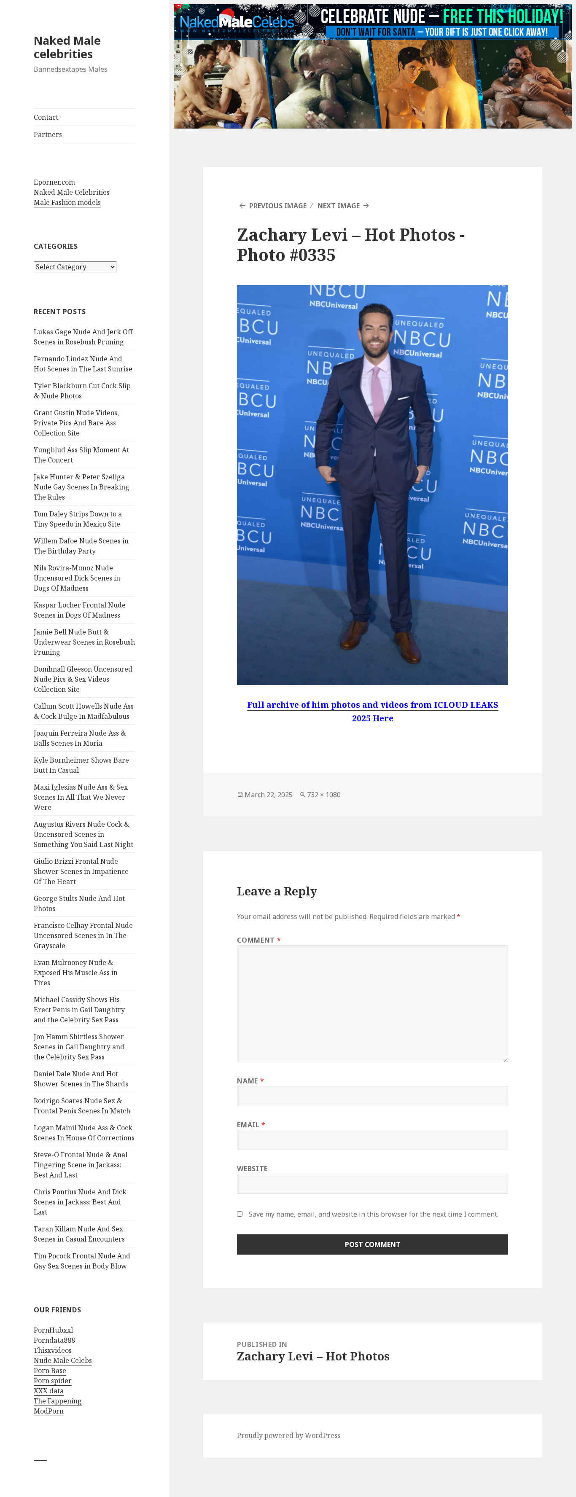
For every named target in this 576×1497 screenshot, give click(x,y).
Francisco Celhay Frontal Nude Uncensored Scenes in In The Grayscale (83, 935)
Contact (46, 117)
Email (251, 1124)
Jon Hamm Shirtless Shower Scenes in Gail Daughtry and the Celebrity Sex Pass (79, 1047)
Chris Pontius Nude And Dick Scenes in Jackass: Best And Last (80, 1202)
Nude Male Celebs (63, 1360)
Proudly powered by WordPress (288, 1435)
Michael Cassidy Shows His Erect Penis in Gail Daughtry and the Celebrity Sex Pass (79, 1009)
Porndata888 (54, 1340)
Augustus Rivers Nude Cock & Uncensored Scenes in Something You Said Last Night (83, 834)
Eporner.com (54, 182)
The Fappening (58, 1401)
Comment (259, 940)
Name (250, 1081)
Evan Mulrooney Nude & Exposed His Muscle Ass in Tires (76, 972)
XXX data (49, 1390)
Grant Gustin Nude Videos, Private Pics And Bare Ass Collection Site (76, 423)
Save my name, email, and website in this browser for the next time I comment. (373, 1214)
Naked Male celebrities (67, 47)
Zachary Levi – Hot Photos (346, 234)
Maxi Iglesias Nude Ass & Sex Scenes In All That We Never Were (81, 797)
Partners (48, 134)
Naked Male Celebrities (72, 192)
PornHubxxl (53, 1330)
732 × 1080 (324, 794)
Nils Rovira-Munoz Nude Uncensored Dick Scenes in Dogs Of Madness (77, 578)
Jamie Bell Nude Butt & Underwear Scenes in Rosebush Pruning (84, 642)
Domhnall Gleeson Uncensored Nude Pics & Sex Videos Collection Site (83, 679)
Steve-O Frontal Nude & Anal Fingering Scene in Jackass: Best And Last (80, 1165)
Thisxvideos (53, 1350)
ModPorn (49, 1411)
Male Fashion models (67, 202)
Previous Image (278, 205)
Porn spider (53, 1380)
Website (252, 1168)
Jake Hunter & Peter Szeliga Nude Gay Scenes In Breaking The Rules (81, 487)
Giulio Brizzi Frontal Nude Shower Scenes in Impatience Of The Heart (81, 871)
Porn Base (50, 1370)
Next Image (339, 205)
